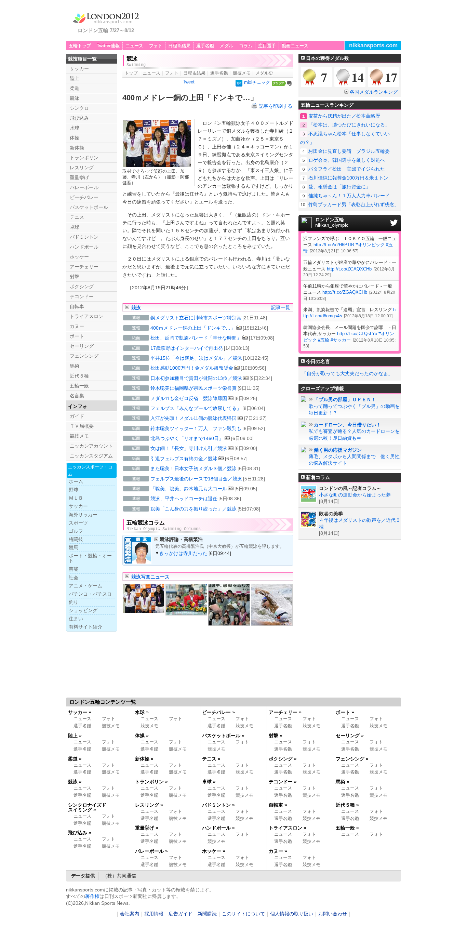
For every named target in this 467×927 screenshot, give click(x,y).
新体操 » (144, 759)
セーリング (82, 346)
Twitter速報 (108, 45)
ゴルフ (76, 531)
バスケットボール (89, 207)
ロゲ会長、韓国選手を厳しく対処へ (346, 160)
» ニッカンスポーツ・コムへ (366, 891)
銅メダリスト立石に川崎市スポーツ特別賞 (195, 317)
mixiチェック (257, 82)
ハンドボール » (218, 828)
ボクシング (82, 286)
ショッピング (83, 610)
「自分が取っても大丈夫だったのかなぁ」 (347, 373)
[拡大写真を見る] (143, 598)
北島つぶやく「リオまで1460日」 (187, 438)
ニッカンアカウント (91, 446)
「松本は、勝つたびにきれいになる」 (349, 125)
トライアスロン (86, 316)
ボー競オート (90, 558)
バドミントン (84, 237)
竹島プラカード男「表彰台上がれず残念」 (353, 204)
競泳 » (75, 781)
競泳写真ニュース (150, 577)
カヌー (77, 326)
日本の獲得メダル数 (327, 58)
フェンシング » (352, 759)
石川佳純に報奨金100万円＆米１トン (348, 178)
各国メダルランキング (374, 92)
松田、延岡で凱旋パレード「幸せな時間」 (195, 338)
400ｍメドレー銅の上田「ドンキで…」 (192, 328)
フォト (155, 45)
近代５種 (79, 376)
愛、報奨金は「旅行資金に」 (339, 186)
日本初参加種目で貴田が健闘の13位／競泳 (196, 378)
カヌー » (278, 851)
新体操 (77, 147)
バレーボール (84, 187)
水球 (74, 128)
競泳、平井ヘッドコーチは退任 (183, 498)
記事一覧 (280, 307)
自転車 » (278, 805)
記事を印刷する (275, 106)
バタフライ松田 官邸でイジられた (346, 169)
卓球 (74, 227)
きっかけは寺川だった (183, 553)
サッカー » (79, 712)
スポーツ (78, 523)
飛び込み (79, 118)
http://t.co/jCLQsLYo (357, 333)
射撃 (74, 276)
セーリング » (350, 735)
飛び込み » (79, 832)
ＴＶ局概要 (82, 426)
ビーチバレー (84, 197)
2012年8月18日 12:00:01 (368, 316)
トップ (131, 73)
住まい (76, 618)
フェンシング (84, 356)
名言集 (77, 395)
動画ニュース (295, 45)
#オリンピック (370, 244)
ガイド (77, 416)
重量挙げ (79, 177)
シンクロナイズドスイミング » (87, 807)
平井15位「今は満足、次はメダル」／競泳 (196, 358)
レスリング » (149, 805)
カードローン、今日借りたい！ (347, 424)
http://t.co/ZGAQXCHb (349, 269)
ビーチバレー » (218, 712)
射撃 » (275, 735)
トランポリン (84, 157)
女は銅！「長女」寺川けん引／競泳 (188, 448)
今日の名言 (318, 361)
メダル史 (264, 73)
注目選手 (267, 45)
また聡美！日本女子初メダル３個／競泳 (193, 468)
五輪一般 (79, 385)
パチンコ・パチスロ (90, 594)
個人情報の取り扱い (291, 913)
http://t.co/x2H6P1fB (333, 244)
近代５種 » (347, 805)
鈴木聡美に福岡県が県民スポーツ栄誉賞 (193, 388)
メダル (226, 45)
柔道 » (75, 759)
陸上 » (75, 735)
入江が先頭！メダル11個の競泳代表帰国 (193, 418)
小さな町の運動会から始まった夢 (355, 495)
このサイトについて (243, 913)
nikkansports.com (373, 45)
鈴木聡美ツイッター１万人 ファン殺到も (195, 428)
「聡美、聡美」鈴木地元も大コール (188, 488)
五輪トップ (80, 45)
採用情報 (153, 913)
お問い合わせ (332, 913)
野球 (73, 489)
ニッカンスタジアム (91, 456)
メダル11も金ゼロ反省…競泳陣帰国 (188, 398)
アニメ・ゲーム (85, 585)
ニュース (134, 45)
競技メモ (242, 73)
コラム (245, 45)
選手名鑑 (205, 45)
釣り (73, 602)
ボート (77, 336)
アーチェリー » (285, 712)
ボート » (345, 712)
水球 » (142, 712)
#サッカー (341, 340)
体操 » (142, 735)
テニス (77, 217)
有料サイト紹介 (85, 627)
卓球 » (209, 781)
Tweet (189, 81)
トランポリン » (151, 781)
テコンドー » (283, 781)
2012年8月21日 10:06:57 (334, 251)
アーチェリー (84, 266)
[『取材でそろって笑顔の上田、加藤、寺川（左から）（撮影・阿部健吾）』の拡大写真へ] (156, 164)
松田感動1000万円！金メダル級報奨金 (191, 368)
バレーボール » (151, 851)
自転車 (77, 306)
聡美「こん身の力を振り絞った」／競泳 (193, 509)
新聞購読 (207, 913)
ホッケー (79, 257)
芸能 (73, 569)
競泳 (136, 307)
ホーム (76, 481)
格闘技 (76, 539)
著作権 (92, 896)
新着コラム (318, 477)
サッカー (79, 68)
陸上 (74, 78)
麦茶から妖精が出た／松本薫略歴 (344, 116)
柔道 (74, 88)
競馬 (73, 547)
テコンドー (82, 296)
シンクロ (79, 108)
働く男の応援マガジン (338, 450)
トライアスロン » (287, 828)
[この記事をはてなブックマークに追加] (239, 84)
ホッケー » (213, 851)
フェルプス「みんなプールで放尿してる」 (195, 408)
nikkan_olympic (331, 222)
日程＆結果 (179, 45)
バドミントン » (218, 805)
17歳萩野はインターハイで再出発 (186, 348)
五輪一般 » (347, 828)
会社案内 (129, 913)
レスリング (82, 167)
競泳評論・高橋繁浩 (181, 539)
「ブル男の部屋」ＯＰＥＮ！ (345, 399)
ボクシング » (283, 759)
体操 (74, 138)
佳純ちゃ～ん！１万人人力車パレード (349, 195)
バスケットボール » (223, 735)
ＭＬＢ (76, 498)
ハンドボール (84, 247)
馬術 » (342, 781)
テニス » (211, 759)
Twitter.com (394, 223)
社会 (73, 577)
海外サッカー (83, 514)
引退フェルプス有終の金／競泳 (183, 458)
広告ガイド (180, 913)
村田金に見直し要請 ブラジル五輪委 (349, 151)
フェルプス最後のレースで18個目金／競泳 (196, 478)
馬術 (74, 366)
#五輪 (323, 340)
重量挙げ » (146, 828)
